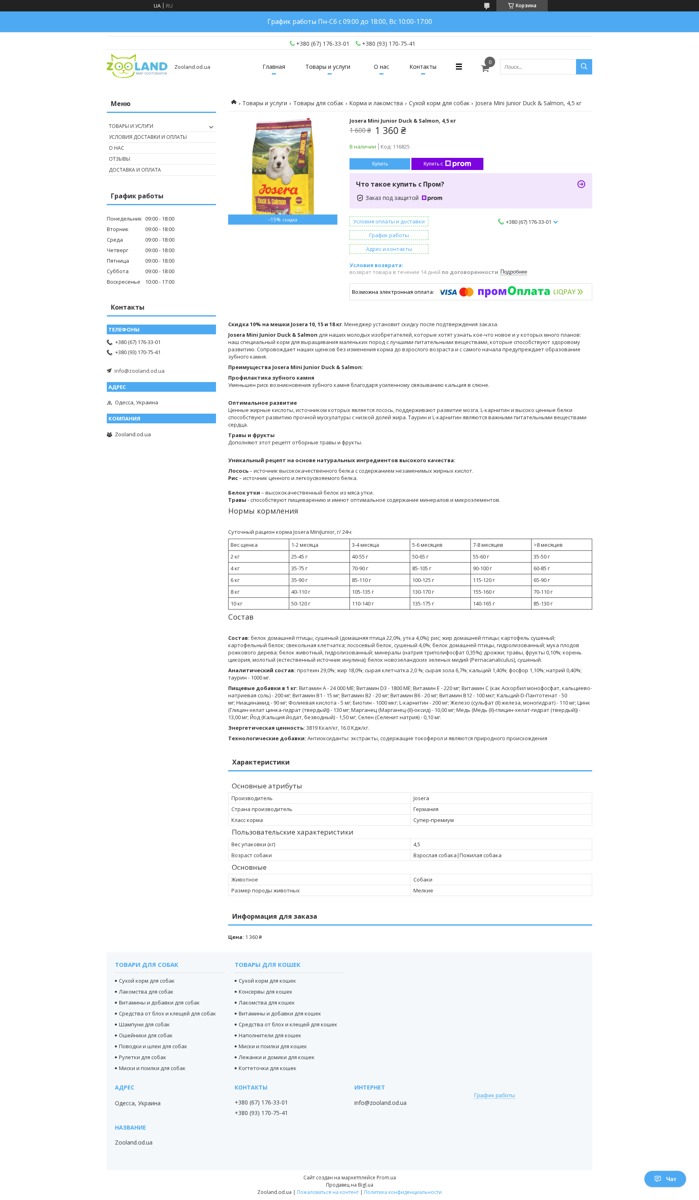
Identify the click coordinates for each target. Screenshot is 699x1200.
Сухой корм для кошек (267, 980)
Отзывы (119, 158)
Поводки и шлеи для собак (153, 1046)
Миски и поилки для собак (152, 1068)
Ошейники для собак (146, 1035)
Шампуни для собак (144, 1024)
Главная (274, 66)
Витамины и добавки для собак (159, 1002)
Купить (380, 164)
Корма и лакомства (376, 103)
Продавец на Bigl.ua (349, 1184)
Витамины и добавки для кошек (280, 1013)
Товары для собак (318, 103)
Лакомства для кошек (267, 1002)
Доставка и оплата (135, 169)
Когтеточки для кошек (268, 1068)
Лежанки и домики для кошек (277, 1057)
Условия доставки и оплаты (148, 137)
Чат (671, 1179)
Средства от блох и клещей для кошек (288, 1024)
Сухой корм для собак (439, 103)
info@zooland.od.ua (139, 370)
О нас (381, 66)
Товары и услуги (327, 66)
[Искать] (584, 66)
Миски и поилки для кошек (273, 1046)
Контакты (422, 66)
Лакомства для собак (146, 991)
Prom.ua (386, 1177)
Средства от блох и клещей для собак (167, 1013)
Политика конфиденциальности (403, 1192)
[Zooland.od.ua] (137, 66)
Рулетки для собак (142, 1057)
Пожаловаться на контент (328, 1192)
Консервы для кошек (265, 991)
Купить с (433, 164)
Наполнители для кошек (270, 1035)
